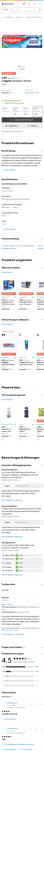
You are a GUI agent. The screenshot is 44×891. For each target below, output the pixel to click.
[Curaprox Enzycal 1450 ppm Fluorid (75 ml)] (26, 350)
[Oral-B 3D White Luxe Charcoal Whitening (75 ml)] (26, 293)
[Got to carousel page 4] (24, 66)
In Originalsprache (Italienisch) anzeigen (19, 744)
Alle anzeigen (7, 272)
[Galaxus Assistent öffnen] (34, 4)
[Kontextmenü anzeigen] (26, 704)
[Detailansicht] (22, 491)
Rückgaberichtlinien (9, 248)
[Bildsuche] (39, 9)
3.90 (4, 77)
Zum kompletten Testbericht (13, 634)
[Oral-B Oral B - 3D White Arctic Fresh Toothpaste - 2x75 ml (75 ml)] (9, 293)
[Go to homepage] (8, 4)
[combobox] (6, 590)
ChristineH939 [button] (12, 728)
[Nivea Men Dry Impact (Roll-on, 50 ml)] (26, 422)
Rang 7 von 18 (7, 604)
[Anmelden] (29, 4)
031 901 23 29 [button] (12, 703)
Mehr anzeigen (9, 170)
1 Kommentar (27, 749)
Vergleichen (13, 126)
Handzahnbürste (7, 424)
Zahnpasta (19, 17)
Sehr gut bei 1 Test (32, 91)
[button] (22, 101)
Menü (6, 10)
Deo (20, 424)
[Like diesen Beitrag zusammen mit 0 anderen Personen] (31, 704)
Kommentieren (10, 719)
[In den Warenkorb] (2, 439)
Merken (34, 126)
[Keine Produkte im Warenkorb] (40, 4)
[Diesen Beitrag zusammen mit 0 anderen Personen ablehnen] (40, 704)
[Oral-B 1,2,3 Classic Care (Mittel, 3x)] (9, 422)
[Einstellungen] (23, 4)
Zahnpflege (9, 17)
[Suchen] (13, 9)
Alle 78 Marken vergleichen (12, 500)
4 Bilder (22, 69)
